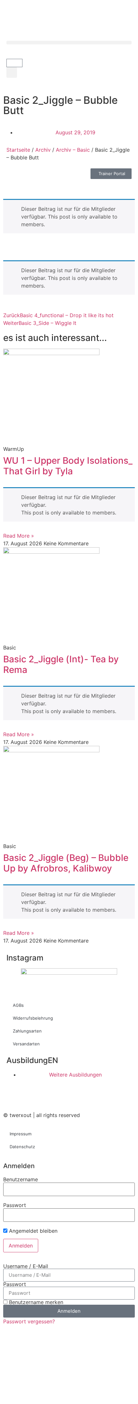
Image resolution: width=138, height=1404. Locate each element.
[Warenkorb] (14, 63)
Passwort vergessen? (29, 1321)
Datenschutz (22, 1146)
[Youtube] (47, 1096)
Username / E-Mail (25, 1266)
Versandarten (26, 1043)
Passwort (14, 1205)
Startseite (18, 150)
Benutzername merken (35, 1302)
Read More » (18, 535)
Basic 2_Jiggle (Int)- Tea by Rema (61, 664)
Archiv (43, 150)
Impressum (20, 1133)
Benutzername (20, 1179)
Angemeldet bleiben (32, 1230)
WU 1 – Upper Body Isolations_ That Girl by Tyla (68, 466)
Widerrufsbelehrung (33, 1018)
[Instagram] (29, 1096)
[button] (69, 42)
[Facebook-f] (11, 1096)
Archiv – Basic (73, 150)
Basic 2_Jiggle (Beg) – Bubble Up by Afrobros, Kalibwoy (65, 863)
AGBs (18, 1005)
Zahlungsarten (27, 1030)
